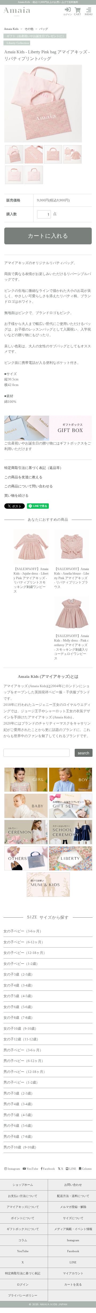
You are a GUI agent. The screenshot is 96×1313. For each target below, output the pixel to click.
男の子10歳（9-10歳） (20, 1147)
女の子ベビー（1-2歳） (21, 964)
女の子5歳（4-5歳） (18, 996)
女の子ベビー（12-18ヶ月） (25, 953)
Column (87, 1168)
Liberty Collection (17, 43)
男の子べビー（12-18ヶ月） (25, 1072)
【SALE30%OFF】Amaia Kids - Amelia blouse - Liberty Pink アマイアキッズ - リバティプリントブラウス (71, 578)
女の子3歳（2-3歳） (18, 974)
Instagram (14, 1168)
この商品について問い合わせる (28, 486)
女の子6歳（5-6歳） (18, 1007)
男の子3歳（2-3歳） (18, 1093)
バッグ (43, 28)
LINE (72, 1168)
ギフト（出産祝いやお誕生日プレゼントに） (35, 36)
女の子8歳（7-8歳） (18, 1018)
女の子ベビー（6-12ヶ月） (24, 942)
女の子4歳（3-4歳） (18, 985)
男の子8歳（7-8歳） (18, 1137)
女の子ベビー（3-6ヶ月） (23, 931)
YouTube (32, 1168)
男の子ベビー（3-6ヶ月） (23, 1050)
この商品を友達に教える (23, 477)
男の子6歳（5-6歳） (18, 1126)
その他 (29, 28)
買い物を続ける (16, 496)
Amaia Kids (11, 28)
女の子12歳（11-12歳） (21, 1039)
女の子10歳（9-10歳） (20, 1028)
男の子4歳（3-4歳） (18, 1104)
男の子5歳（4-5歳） (18, 1115)
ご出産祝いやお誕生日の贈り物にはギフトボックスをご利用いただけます (47, 446)
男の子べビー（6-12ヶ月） (24, 1061)
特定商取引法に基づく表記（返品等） (33, 468)
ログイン (67, 14)
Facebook (49, 1168)
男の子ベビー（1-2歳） (21, 1082)
